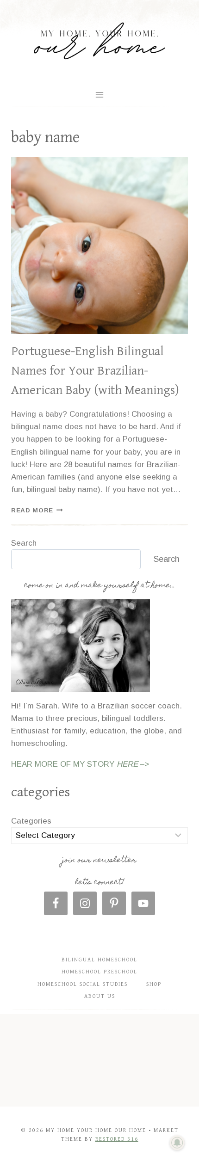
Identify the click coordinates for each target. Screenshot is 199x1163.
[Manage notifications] (177, 1142)
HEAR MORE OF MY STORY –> (80, 764)
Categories (31, 821)
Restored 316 (116, 1139)
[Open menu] (99, 94)
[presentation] (99, 245)
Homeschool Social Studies (82, 984)
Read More (37, 510)
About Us (99, 996)
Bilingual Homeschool (99, 960)
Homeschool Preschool (99, 972)
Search (24, 543)
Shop (154, 984)
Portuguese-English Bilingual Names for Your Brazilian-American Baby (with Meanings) (95, 371)
